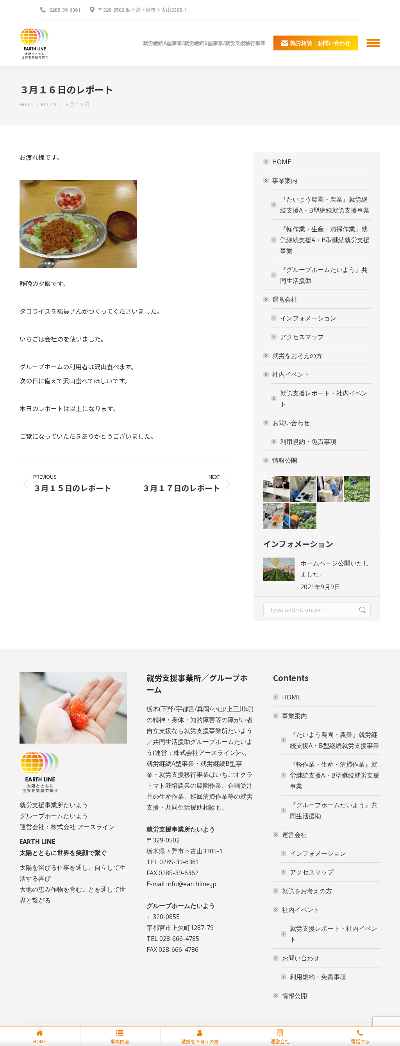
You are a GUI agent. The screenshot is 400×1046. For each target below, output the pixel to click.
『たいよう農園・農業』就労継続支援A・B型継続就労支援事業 (325, 205)
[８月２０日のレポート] (357, 489)
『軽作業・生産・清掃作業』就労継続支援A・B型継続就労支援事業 (325, 240)
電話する (360, 1041)
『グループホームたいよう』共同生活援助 (324, 275)
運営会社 (284, 299)
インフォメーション (308, 318)
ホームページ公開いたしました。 (334, 568)
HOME (281, 161)
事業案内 (284, 180)
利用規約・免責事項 (308, 441)
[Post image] (279, 569)
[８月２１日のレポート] (330, 489)
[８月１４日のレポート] (303, 516)
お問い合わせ (291, 422)
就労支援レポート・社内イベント (324, 398)
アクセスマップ (302, 337)
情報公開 (284, 460)
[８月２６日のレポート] (303, 489)
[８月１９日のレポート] (276, 516)
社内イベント (291, 374)
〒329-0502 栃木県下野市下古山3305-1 (142, 10)
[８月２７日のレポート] (276, 489)
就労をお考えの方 (297, 355)
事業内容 (120, 1041)
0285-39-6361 (64, 10)
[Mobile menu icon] (373, 43)
